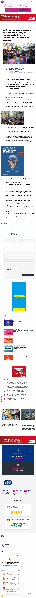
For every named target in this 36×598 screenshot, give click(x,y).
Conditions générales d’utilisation (21, 593)
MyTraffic (13, 185)
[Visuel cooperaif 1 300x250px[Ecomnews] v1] (19, 371)
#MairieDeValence (14, 68)
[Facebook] (1, 397)
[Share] (1, 401)
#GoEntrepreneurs (14, 336)
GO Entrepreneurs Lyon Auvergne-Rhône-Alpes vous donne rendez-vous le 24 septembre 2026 (23, 339)
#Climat (12, 6)
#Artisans (24, 6)
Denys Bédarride (16, 71)
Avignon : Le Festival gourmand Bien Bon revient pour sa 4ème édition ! (23, 331)
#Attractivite (8, 68)
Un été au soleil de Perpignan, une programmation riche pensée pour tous (22, 357)
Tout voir (32, 315)
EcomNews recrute (30, 593)
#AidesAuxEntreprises (17, 6)
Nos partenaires (8, 544)
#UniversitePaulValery (30, 6)
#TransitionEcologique (5, 6)
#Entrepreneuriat (7, 336)
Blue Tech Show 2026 (17, 321)
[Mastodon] (1, 398)
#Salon (20, 68)
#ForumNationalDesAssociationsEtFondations (17, 345)
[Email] (1, 400)
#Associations (6, 345)
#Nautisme (10, 319)
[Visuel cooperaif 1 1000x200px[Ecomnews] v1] (18, 17)
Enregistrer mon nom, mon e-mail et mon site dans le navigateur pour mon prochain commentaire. (18, 265)
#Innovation (6, 319)
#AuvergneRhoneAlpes (10, 69)
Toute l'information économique (12, 2)
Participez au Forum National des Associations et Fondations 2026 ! (21, 348)
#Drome (16, 69)
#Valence (20, 69)
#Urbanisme (24, 68)
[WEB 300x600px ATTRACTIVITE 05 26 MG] (19, 296)
